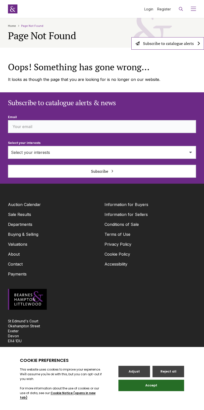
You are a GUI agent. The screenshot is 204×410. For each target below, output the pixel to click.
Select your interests (24, 143)
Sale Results (19, 214)
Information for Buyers (126, 204)
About (14, 254)
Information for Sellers (126, 214)
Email (12, 117)
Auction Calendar (24, 204)
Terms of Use (117, 234)
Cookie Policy (117, 254)
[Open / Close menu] (191, 9)
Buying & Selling (23, 234)
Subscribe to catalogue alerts (168, 43)
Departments (20, 224)
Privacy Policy (117, 244)
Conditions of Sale (121, 224)
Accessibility (115, 264)
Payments (17, 274)
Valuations (17, 244)
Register (164, 9)
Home (12, 26)
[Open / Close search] (181, 9)
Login (148, 9)
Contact (15, 264)
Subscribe (99, 171)
